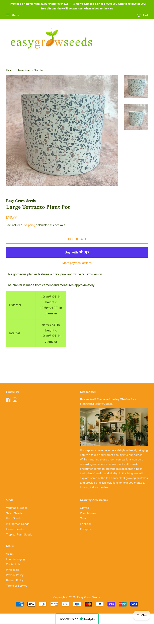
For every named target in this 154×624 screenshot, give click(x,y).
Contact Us (13, 564)
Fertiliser (85, 523)
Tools (83, 518)
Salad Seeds (14, 513)
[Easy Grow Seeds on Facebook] (8, 400)
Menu (15, 15)
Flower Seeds (14, 529)
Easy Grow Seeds (88, 597)
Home (9, 69)
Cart (145, 15)
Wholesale (12, 569)
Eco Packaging (15, 559)
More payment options (77, 263)
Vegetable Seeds (16, 507)
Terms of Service (16, 585)
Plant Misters (88, 513)
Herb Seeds (13, 518)
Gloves (84, 507)
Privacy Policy (14, 575)
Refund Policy (14, 580)
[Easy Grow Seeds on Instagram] (15, 400)
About (9, 553)
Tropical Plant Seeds (19, 534)
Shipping (29, 225)
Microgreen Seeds (17, 523)
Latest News (88, 392)
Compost (85, 529)
